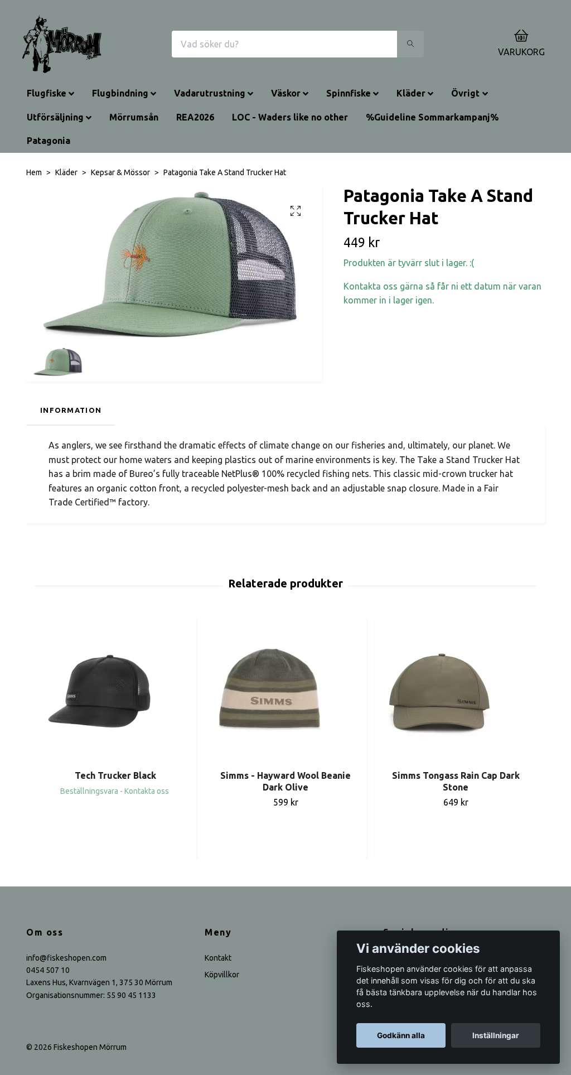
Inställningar (495, 1035)
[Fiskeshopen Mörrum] (62, 44)
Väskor (286, 93)
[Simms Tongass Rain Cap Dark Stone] (456, 691)
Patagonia (48, 141)
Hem (34, 172)
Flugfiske (46, 93)
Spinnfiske (348, 93)
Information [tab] (70, 410)
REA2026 (195, 117)
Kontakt (218, 957)
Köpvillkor (222, 974)
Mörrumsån (133, 117)
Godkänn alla (401, 1035)
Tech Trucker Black (115, 775)
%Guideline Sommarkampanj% (432, 117)
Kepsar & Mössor (120, 172)
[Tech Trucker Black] (115, 691)
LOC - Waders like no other (290, 117)
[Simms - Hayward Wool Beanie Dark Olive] (285, 691)
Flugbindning (120, 93)
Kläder (410, 93)
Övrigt (465, 93)
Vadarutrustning (209, 93)
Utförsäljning (55, 117)
